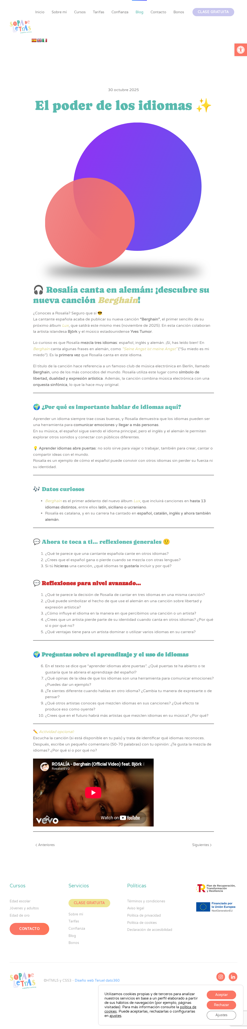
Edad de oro (20, 915)
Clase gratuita (213, 12)
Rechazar (221, 1005)
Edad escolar (20, 901)
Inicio (39, 12)
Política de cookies (142, 923)
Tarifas (98, 12)
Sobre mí (59, 12)
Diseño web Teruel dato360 (97, 980)
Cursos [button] (80, 12)
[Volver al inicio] (21, 26)
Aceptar (221, 995)
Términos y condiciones (146, 901)
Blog (139, 12)
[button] (240, 49)
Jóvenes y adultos (24, 908)
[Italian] (44, 40)
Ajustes (221, 1015)
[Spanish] (34, 40)
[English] (39, 40)
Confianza (119, 12)
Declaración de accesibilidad (149, 930)
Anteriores (46, 845)
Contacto (158, 12)
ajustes (115, 1016)
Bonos (178, 12)
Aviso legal (135, 908)
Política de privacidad (144, 915)
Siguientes (200, 845)
